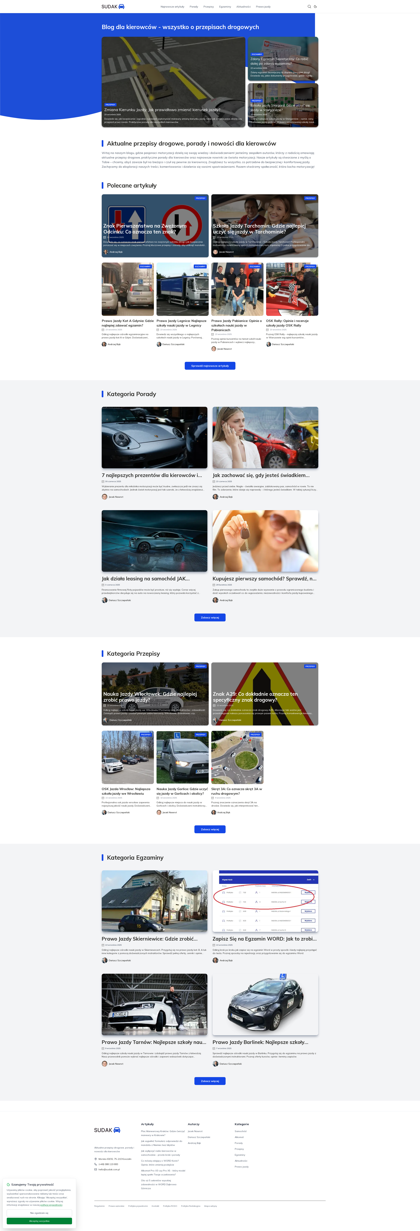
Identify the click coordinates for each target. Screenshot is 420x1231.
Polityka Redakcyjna (190, 1206)
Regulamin (99, 1206)
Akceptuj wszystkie (39, 1221)
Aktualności (243, 6)
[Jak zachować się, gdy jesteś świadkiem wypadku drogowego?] (265, 437)
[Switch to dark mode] (315, 7)
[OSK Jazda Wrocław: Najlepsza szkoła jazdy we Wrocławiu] (128, 757)
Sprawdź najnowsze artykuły (210, 365)
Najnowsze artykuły (172, 6)
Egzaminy (225, 6)
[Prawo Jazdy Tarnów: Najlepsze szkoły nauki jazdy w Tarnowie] (154, 1004)
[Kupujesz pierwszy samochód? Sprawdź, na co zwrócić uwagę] (265, 541)
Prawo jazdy (263, 6)
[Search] (309, 6)
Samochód (240, 1131)
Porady (194, 6)
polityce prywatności (51, 1204)
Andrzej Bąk (116, 251)
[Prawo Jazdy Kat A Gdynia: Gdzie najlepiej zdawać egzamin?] (128, 289)
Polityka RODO (170, 1206)
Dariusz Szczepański (120, 600)
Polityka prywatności (138, 1206)
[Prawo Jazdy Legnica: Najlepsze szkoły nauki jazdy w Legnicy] (183, 289)
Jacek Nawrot (226, 251)
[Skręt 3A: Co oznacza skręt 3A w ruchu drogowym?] (237, 757)
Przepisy (208, 6)
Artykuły (147, 1124)
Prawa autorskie (116, 1206)
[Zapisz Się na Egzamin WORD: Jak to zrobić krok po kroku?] (265, 901)
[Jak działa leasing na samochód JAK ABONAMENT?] (154, 541)
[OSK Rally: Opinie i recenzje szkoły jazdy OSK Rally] (292, 289)
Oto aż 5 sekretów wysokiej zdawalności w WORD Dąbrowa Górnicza (158, 1184)
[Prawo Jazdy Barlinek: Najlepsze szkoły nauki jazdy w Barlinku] (265, 1004)
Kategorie (242, 1124)
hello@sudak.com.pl (109, 1169)
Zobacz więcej (210, 617)
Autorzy (194, 1124)
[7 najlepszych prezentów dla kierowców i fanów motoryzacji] (154, 437)
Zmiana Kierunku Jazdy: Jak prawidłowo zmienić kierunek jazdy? (162, 109)
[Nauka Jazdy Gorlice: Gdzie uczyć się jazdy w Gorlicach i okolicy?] (183, 757)
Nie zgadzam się (39, 1212)
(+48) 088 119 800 (108, 1164)
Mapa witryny (210, 1206)
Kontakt (155, 1206)
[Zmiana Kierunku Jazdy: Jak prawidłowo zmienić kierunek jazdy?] (173, 82)
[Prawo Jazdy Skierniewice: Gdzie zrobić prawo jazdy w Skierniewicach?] (154, 901)
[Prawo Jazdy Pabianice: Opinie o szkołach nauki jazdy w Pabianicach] (237, 289)
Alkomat (239, 1137)
